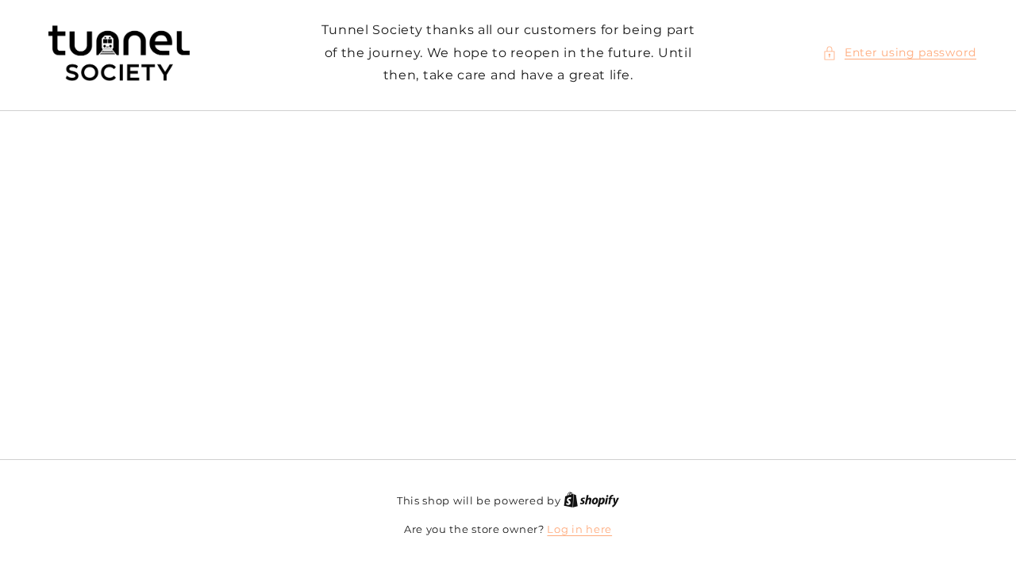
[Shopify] (591, 500)
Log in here (579, 529)
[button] (899, 53)
